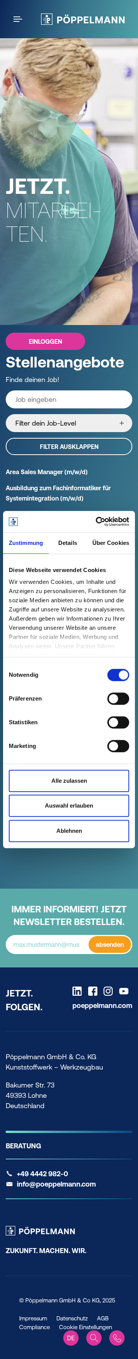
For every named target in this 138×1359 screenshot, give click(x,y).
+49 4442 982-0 (42, 1174)
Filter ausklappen (69, 446)
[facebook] (94, 991)
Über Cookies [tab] (110, 543)
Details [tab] (67, 543)
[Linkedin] (78, 991)
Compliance (34, 1327)
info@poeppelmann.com (56, 1184)
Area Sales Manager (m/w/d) (47, 471)
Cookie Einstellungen (85, 1327)
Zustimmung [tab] (26, 543)
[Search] (94, 1338)
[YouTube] (125, 991)
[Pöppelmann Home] (83, 19)
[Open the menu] (19, 19)
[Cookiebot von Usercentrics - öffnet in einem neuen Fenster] (97, 522)
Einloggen (45, 341)
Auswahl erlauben (69, 805)
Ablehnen (69, 830)
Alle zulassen (69, 780)
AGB (102, 1318)
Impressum (33, 1318)
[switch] (118, 699)
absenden (110, 944)
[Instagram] (110, 991)
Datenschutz (72, 1318)
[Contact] (117, 1338)
